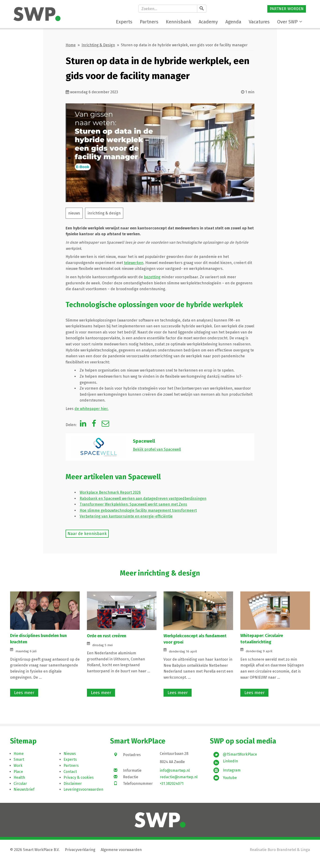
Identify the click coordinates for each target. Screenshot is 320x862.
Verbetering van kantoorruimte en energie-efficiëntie (126, 516)
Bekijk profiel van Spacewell (157, 449)
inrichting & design (104, 213)
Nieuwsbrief (24, 789)
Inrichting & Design (98, 45)
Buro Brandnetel (282, 850)
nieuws (74, 213)
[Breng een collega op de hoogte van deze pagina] (105, 425)
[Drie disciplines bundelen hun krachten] (45, 610)
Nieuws (69, 753)
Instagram (232, 770)
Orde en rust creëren (107, 635)
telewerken (133, 263)
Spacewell (144, 441)
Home (71, 45)
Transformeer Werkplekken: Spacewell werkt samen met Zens (133, 504)
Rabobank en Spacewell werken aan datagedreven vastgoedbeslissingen (143, 498)
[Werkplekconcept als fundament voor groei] (198, 610)
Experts (70, 759)
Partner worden (287, 8)
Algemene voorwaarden (121, 850)
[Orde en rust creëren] (121, 610)
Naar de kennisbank (87, 533)
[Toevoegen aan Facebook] (94, 425)
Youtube (230, 777)
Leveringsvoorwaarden (83, 789)
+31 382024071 (171, 783)
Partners (71, 765)
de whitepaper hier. (91, 408)
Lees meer (24, 692)
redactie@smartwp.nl (178, 777)
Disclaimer (72, 783)
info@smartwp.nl (175, 770)
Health (19, 777)
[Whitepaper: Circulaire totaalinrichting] (275, 610)
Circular (20, 783)
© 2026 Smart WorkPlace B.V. (35, 850)
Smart (19, 759)
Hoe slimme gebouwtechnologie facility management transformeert (138, 510)
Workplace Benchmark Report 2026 (110, 492)
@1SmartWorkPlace (240, 754)
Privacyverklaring (80, 850)
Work (18, 765)
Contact (70, 771)
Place (18, 771)
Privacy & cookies (78, 777)
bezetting (152, 277)
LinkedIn (230, 761)
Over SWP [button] (287, 22)
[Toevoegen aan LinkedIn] (83, 425)
